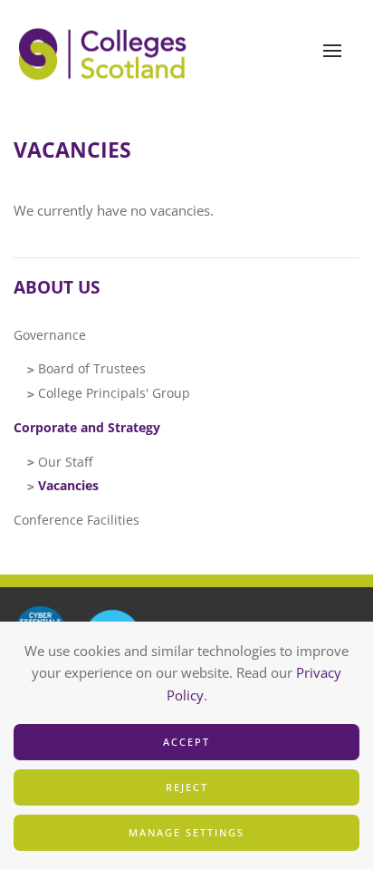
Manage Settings (186, 832)
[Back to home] (104, 50)
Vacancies (68, 485)
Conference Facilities (76, 519)
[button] (332, 50)
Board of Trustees (92, 368)
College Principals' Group (114, 392)
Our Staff (65, 461)
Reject (187, 787)
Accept (186, 741)
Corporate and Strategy (87, 427)
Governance (50, 334)
